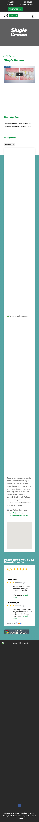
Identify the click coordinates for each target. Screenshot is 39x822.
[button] (18, 533)
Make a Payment (10, 3)
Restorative (9, 144)
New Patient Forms (16, 513)
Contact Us (14, 9)
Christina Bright (13, 603)
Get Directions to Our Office (19, 516)
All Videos (10, 56)
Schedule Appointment (26, 3)
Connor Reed (12, 580)
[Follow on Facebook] (19, 805)
